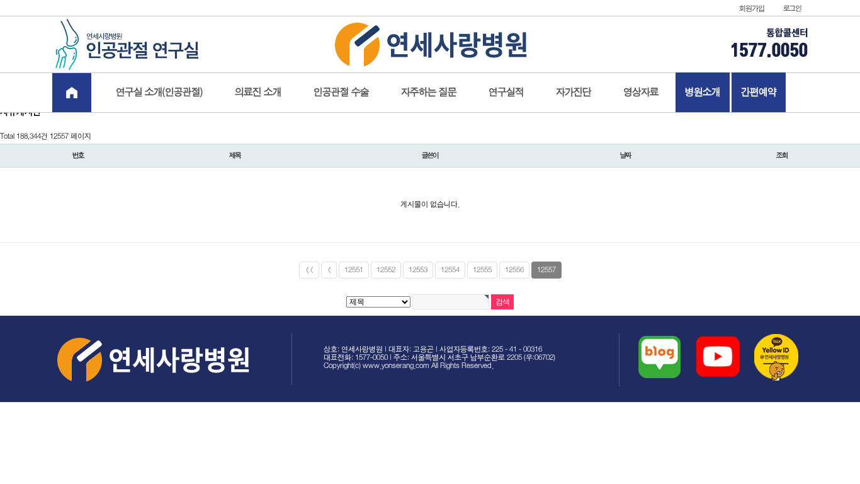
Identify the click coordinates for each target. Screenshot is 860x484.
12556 (514, 270)
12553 (418, 270)
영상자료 (641, 92)
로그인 (792, 8)
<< (309, 270)
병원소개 (702, 92)
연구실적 (506, 92)
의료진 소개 (258, 92)
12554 (450, 270)
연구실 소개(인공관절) (159, 92)
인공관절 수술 (341, 92)
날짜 (625, 155)
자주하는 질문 (428, 92)
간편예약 (758, 92)
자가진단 (573, 92)
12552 (385, 270)
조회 (782, 155)
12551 (353, 270)
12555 (482, 270)
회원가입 (751, 8)
